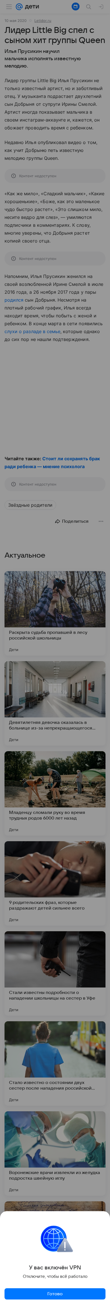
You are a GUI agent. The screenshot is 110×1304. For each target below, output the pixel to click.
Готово (55, 1293)
